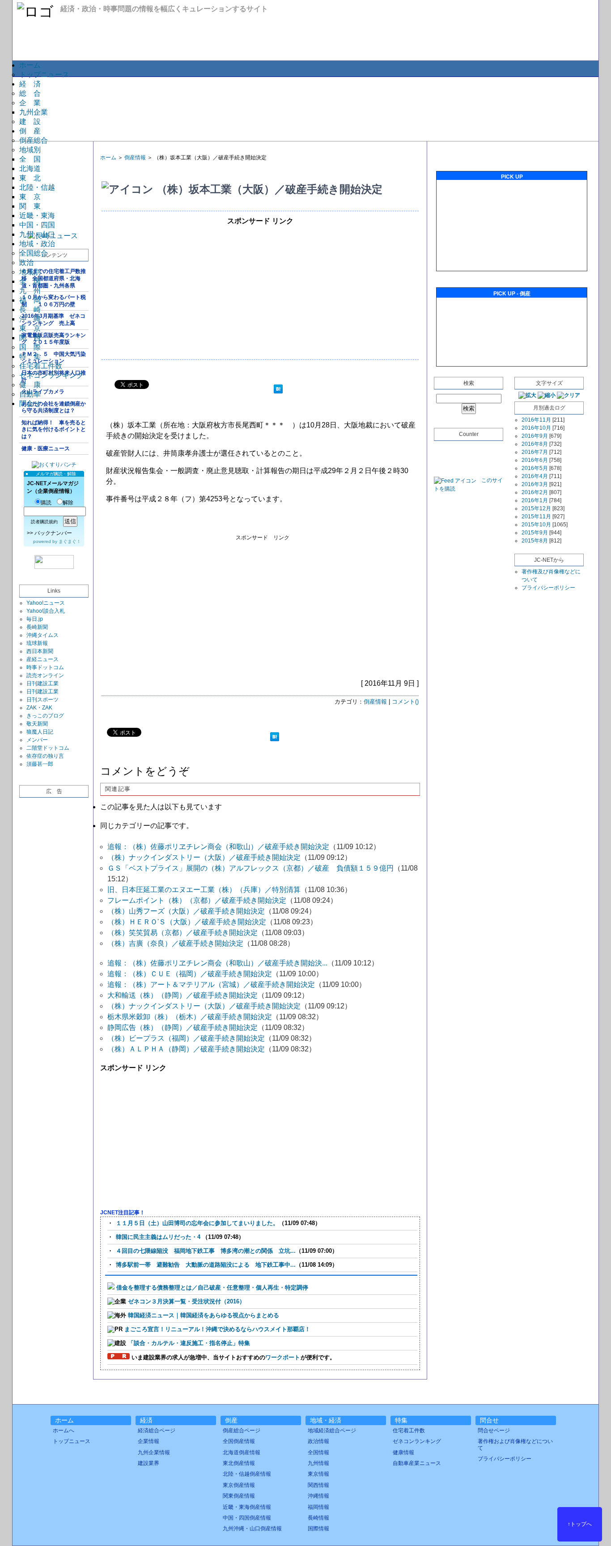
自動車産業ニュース (417, 1463)
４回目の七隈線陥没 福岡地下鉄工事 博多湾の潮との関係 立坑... (206, 1250)
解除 (68, 503)
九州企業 (33, 112)
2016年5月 (535, 468)
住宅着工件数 (40, 366)
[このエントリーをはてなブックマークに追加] (278, 390)
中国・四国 (37, 225)
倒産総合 (33, 140)
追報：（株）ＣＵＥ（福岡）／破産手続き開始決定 (189, 974)
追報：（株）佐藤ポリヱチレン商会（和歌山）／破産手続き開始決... (217, 963)
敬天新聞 (37, 724)
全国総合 (33, 253)
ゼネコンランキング (51, 375)
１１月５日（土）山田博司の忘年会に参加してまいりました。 (197, 1223)
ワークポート (282, 1357)
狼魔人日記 (39, 732)
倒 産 (30, 131)
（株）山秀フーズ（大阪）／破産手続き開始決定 (186, 911)
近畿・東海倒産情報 (247, 1507)
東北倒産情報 (239, 1463)
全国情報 (318, 1452)
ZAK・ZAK (39, 708)
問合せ (30, 403)
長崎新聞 (37, 627)
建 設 (30, 121)
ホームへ (63, 1430)
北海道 (30, 168)
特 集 (30, 356)
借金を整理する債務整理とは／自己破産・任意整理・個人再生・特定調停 (212, 1287)
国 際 (30, 347)
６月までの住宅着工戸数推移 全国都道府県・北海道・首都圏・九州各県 (53, 278)
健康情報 (403, 1452)
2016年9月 (535, 436)
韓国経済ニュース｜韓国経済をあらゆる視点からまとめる (203, 1315)
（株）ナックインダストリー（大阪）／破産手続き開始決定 (204, 857)
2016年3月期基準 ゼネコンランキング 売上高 (53, 319)
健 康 (30, 385)
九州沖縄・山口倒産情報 (252, 1528)
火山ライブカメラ (42, 392)
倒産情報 (135, 157)
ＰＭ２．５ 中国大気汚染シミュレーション (53, 357)
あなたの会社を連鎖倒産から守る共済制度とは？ (53, 407)
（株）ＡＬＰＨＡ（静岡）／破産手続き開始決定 (186, 1049)
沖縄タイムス (42, 635)
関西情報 (318, 1485)
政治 (26, 262)
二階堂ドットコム (47, 748)
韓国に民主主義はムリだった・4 (159, 1237)
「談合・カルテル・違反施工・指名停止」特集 (189, 1343)
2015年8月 (535, 541)
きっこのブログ (45, 716)
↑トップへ (580, 1524)
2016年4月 (535, 476)
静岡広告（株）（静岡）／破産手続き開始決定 (182, 1027)
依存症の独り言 (45, 756)
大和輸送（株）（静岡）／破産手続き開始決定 (182, 995)
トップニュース (44, 74)
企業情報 (148, 1441)
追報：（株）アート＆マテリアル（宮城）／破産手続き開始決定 (211, 984)
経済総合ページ (156, 1430)
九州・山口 (37, 234)
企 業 (30, 103)
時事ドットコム (45, 667)
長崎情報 (318, 1518)
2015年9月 (535, 533)
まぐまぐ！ (70, 541)
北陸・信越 (37, 187)
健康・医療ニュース (45, 448)
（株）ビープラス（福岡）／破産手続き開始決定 (186, 1038)
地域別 (30, 150)
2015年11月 (536, 516)
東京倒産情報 (239, 1485)
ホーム (30, 65)
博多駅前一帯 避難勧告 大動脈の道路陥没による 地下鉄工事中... (206, 1264)
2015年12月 (536, 508)
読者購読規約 (44, 521)
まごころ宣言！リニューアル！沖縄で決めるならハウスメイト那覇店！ (217, 1329)
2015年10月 (536, 524)
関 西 (30, 338)
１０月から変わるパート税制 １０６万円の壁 (53, 300)
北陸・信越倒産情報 (247, 1474)
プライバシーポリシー (548, 588)
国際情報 (318, 1528)
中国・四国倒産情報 (247, 1518)
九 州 (30, 291)
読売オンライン (45, 675)
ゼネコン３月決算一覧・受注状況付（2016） (186, 1301)
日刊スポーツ (42, 699)
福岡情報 (318, 1507)
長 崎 (30, 309)
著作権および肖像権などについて (515, 1444)
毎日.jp (34, 619)
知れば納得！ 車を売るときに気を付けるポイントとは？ (53, 429)
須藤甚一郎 (39, 764)
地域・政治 (37, 244)
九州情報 (318, 1463)
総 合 (30, 93)
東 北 (30, 178)
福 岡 (30, 300)
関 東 (30, 206)
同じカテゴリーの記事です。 (146, 825)
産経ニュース (42, 659)
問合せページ (494, 1430)
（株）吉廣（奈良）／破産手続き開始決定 (175, 943)
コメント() (405, 701)
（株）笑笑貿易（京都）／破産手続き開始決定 (182, 932)
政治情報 (318, 1441)
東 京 (30, 197)
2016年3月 (535, 484)
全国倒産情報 (239, 1441)
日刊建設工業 (42, 683)
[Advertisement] (305, 108)
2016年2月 (535, 492)
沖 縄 (30, 319)
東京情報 (318, 1474)
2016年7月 (535, 452)
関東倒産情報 (239, 1496)
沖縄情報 (318, 1496)
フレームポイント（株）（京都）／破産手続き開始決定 (196, 900)
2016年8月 (535, 444)
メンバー (37, 740)
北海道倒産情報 (241, 1452)
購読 (46, 503)
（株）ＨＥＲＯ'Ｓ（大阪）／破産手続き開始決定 (186, 922)
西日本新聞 (39, 651)
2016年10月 (536, 428)
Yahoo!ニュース (45, 603)
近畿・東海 (37, 215)
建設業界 (148, 1463)
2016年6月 (535, 460)
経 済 (30, 84)
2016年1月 (535, 500)
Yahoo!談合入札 (45, 611)
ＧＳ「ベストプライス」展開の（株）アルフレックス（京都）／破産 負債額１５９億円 (250, 868)
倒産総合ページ (241, 1430)
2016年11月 (536, 420)
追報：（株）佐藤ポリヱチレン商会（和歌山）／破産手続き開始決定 (218, 846)
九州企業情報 (154, 1452)
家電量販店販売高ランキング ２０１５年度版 (53, 339)
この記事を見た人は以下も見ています (161, 807)
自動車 (30, 394)
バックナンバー (53, 533)
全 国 (30, 159)
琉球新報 (37, 643)
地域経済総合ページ (332, 1430)
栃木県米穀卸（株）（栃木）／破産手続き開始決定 (189, 1017)
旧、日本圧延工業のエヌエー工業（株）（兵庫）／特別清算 (204, 889)
